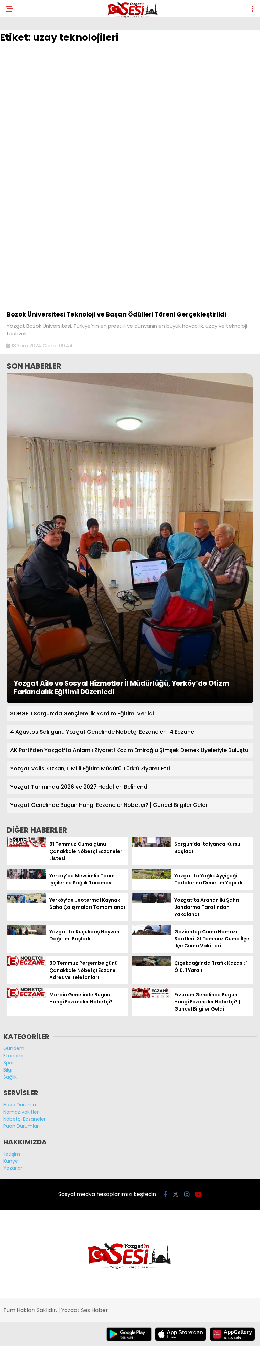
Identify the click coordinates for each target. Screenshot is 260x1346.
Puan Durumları (21, 1126)
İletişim (11, 1153)
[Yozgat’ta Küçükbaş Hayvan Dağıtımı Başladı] (26, 933)
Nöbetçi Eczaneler (24, 1119)
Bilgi (7, 1069)
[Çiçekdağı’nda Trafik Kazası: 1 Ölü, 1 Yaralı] (151, 964)
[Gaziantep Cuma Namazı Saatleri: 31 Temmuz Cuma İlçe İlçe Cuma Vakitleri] (151, 933)
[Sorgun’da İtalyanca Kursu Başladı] (151, 845)
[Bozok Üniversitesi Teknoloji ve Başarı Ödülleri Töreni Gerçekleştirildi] (130, 303)
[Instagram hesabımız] (187, 1194)
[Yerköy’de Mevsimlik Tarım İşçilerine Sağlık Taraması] (26, 877)
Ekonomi (13, 1055)
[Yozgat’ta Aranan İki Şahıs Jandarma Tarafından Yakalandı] (151, 901)
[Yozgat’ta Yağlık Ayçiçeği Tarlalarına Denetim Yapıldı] (151, 877)
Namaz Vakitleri (21, 1111)
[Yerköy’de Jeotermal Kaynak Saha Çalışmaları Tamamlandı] (26, 901)
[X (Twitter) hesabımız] (176, 1194)
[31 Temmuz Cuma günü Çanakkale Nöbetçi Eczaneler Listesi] (26, 845)
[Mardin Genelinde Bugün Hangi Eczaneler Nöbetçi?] (26, 996)
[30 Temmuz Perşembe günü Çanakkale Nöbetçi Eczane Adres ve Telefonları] (26, 964)
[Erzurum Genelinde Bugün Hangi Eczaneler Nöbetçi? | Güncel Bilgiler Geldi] (151, 996)
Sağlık (10, 1077)
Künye (10, 1161)
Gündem (13, 1048)
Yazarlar (12, 1168)
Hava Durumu (19, 1104)
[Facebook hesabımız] (165, 1194)
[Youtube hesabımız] (198, 1194)
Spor (8, 1062)
